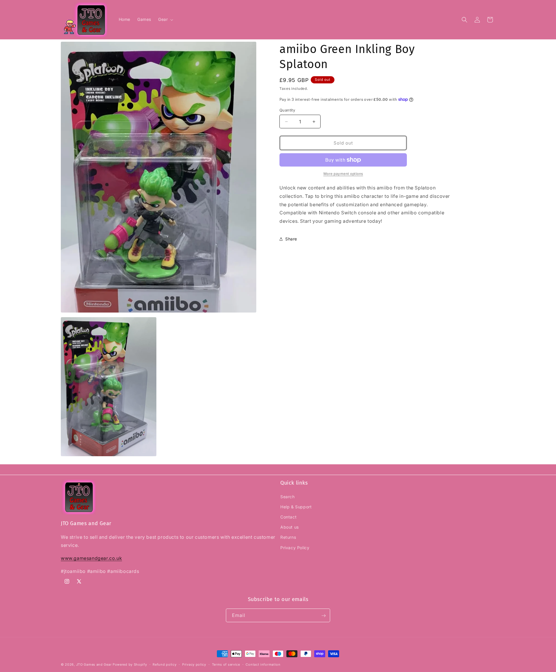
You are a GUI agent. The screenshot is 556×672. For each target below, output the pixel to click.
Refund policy (164, 664)
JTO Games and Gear (94, 664)
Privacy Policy (294, 547)
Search (287, 496)
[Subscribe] (323, 615)
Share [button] (291, 238)
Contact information (263, 664)
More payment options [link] (343, 173)
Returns (288, 537)
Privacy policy (194, 664)
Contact (288, 516)
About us (289, 527)
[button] (165, 19)
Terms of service (226, 664)
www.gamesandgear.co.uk (91, 558)
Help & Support (296, 506)
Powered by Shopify (130, 664)
